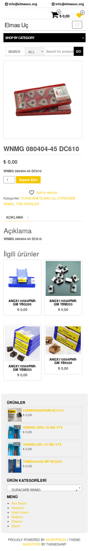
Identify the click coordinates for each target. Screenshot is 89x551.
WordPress (56, 539)
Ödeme (16, 521)
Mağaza (17, 516)
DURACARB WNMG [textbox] (43, 489)
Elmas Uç (16, 24)
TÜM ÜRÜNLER (27, 204)
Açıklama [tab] (14, 217)
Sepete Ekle (28, 179)
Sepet (15, 526)
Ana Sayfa (18, 503)
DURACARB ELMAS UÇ (38, 198)
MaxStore (31, 544)
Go (78, 51)
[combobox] (44, 488)
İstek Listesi (19, 512)
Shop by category (19, 37)
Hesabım (17, 507)
